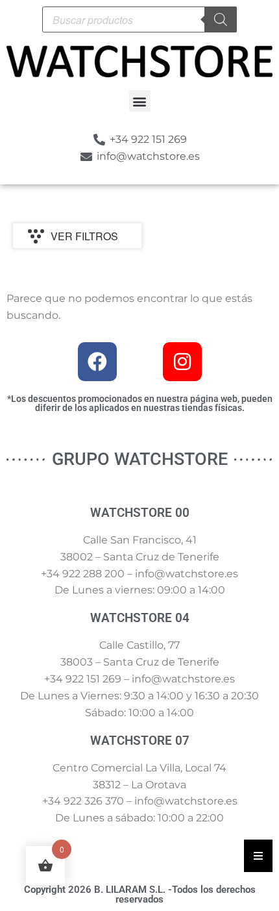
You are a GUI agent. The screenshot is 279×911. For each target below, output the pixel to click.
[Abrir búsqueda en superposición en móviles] (139, 19)
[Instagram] (182, 361)
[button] (140, 101)
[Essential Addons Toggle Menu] (258, 856)
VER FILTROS (84, 236)
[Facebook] (97, 361)
